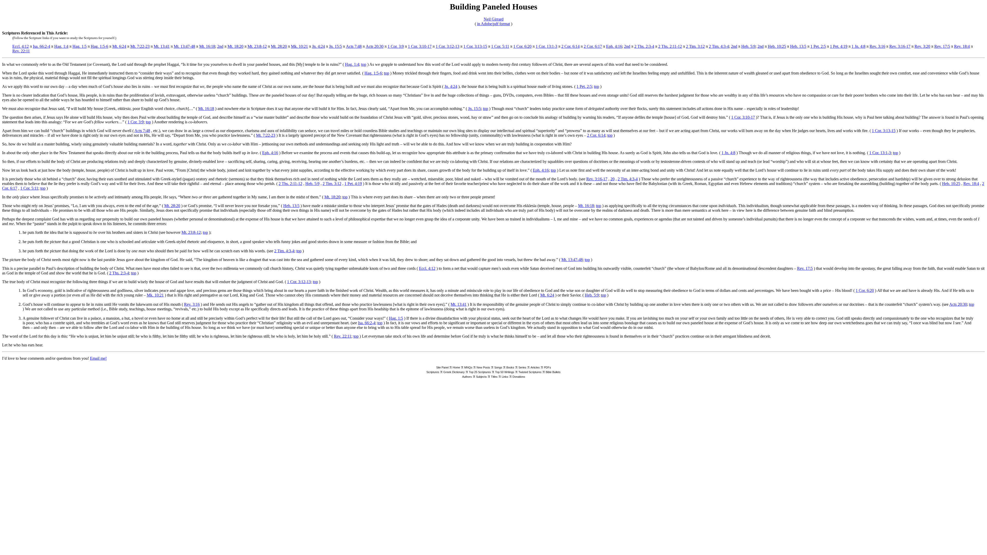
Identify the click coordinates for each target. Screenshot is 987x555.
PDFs (547, 367)
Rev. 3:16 (877, 46)
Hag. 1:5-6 (99, 46)
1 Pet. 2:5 (818, 46)
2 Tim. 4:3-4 (719, 46)
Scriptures (432, 372)
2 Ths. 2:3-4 (644, 46)
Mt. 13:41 (162, 46)
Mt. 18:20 (235, 46)
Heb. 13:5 (798, 46)
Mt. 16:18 (207, 46)
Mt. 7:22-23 (140, 46)
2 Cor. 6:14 (570, 46)
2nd (220, 46)
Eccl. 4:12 (20, 46)
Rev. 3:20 (922, 46)
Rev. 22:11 (21, 51)
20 (612, 179)
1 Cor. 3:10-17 (420, 46)
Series (522, 367)
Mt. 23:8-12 (257, 46)
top (363, 64)
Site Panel (442, 367)
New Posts (483, 367)
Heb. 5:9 (748, 46)
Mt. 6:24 (119, 46)
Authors (467, 376)
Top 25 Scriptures (480, 372)
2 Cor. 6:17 (593, 46)
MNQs (468, 367)
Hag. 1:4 (61, 46)
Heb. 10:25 (777, 46)
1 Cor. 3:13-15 (475, 46)
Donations (519, 376)
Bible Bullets (553, 372)
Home (456, 367)
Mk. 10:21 (299, 46)
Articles (535, 367)
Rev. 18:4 (962, 46)
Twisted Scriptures (530, 372)
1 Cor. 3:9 (396, 46)
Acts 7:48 (354, 46)
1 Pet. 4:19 (838, 46)
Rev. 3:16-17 (899, 46)
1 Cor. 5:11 (500, 46)
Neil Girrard (494, 19)
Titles (494, 376)
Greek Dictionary (454, 372)
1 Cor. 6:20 (522, 46)
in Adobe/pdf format (493, 24)
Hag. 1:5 (79, 46)
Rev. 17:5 (942, 46)
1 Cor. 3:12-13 (447, 46)
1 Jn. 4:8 (858, 46)
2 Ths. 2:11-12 (670, 46)
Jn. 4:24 (318, 46)
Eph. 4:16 (614, 46)
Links (505, 376)
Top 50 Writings (504, 372)
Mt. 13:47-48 (184, 46)
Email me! (98, 358)
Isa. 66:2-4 (41, 46)
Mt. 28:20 (279, 46)
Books (510, 367)
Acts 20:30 (374, 46)
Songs (498, 367)
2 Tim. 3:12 (695, 46)
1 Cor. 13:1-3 (546, 46)
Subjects (481, 376)
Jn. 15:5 (335, 46)
